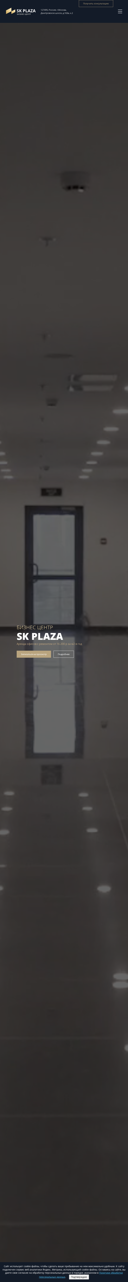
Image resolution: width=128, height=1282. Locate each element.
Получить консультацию (96, 3)
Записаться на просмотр (34, 654)
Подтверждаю (79, 1276)
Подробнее (64, 654)
